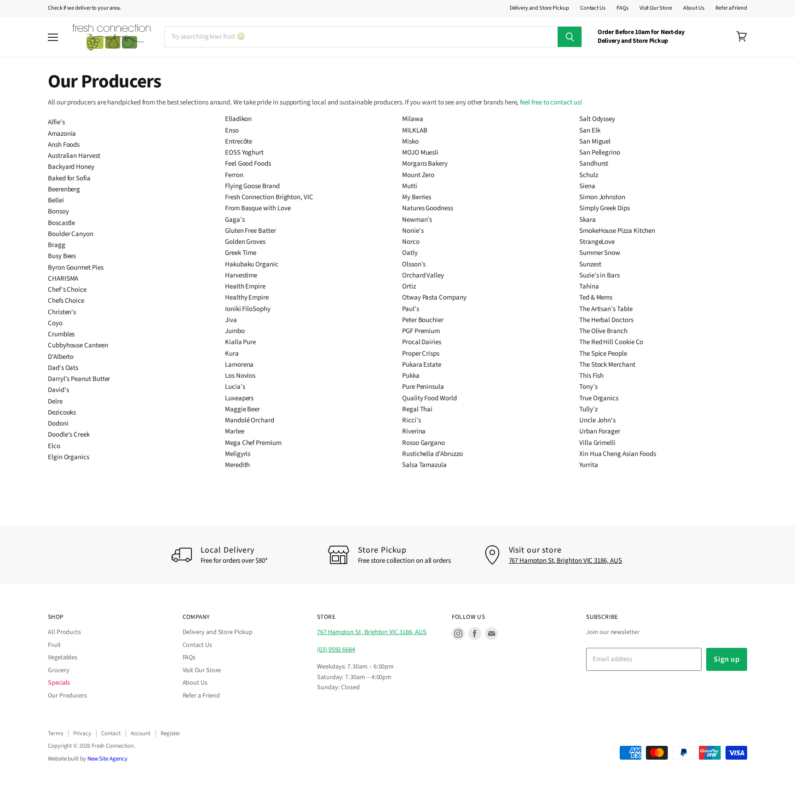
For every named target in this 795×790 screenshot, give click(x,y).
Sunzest (590, 264)
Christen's (62, 312)
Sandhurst (593, 163)
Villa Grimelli (597, 443)
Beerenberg (64, 189)
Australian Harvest (74, 156)
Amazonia (62, 133)
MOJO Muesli (420, 152)
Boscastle (61, 223)
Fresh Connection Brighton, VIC (269, 197)
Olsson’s (414, 264)
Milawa (412, 119)
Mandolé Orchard (249, 420)
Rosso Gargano (423, 443)
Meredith (237, 465)
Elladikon (238, 119)
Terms (55, 733)
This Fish (591, 376)
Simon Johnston (602, 197)
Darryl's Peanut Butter (79, 379)
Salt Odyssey (597, 119)
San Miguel (595, 141)
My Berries (416, 197)
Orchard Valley (423, 275)
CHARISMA (63, 278)
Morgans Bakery (425, 163)
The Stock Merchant (607, 364)
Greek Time (240, 253)
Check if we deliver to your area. (84, 8)
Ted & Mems (595, 297)
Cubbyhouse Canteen (78, 345)
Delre (55, 401)
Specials (59, 682)
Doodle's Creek (69, 434)
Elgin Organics (68, 457)
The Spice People (603, 353)
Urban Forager (599, 431)
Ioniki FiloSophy (248, 309)
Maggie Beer (242, 409)
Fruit (54, 645)
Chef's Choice (67, 289)
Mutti (409, 186)
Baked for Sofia (69, 178)
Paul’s (410, 309)
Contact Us (592, 8)
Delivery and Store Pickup (539, 8)
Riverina (414, 431)
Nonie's (412, 231)
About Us (693, 8)
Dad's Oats (63, 368)
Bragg (56, 245)
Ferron (234, 175)
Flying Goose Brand (252, 186)
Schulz (588, 175)
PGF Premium (421, 331)
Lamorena (239, 364)
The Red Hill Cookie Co (611, 342)
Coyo (55, 323)
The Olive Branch (603, 331)
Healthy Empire (247, 297)
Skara (587, 220)
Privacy (82, 733)
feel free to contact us (550, 102)
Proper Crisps (420, 353)
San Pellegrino (599, 152)
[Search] (570, 36)
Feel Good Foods (248, 163)
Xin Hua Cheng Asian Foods (617, 454)
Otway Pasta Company (434, 297)
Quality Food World (429, 398)
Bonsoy (58, 211)
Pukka (411, 376)
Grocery (58, 670)
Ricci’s (411, 420)
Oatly (410, 253)
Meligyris (237, 454)
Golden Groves (245, 242)
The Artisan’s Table (606, 309)
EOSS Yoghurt (244, 152)
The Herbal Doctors (606, 320)
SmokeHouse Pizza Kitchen (617, 231)
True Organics (598, 398)
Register (170, 733)
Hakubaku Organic (251, 264)
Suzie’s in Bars (599, 275)
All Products (64, 632)
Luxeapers (239, 398)
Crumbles (61, 334)
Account (140, 733)
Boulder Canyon (70, 234)
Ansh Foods (64, 145)
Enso (232, 130)
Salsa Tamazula (424, 465)
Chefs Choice (66, 301)
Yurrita (588, 465)
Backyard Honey (71, 167)
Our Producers (67, 695)
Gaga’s (235, 220)
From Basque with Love (257, 208)
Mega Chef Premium (253, 443)
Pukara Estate (421, 364)
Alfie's (56, 122)
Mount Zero (418, 175)
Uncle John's (597, 420)
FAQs (622, 8)
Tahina (589, 286)
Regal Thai (417, 409)
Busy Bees (62, 256)
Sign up (727, 659)
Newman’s (417, 220)
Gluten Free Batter (250, 231)
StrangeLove (597, 242)
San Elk (589, 130)
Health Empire (245, 286)
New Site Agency (107, 759)
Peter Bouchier (423, 320)
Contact (110, 733)
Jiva (231, 320)
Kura (232, 353)
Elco (54, 446)
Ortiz (409, 286)
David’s (58, 390)
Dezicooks (62, 412)
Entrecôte (238, 141)
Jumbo (235, 331)
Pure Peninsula (423, 387)
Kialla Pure (240, 342)
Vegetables (62, 657)
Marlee (234, 431)
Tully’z (588, 409)
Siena (587, 186)
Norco (411, 242)
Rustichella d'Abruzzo (432, 454)
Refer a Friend (731, 8)
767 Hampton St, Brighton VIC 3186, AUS (565, 560)
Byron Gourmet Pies (76, 267)
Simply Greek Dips (604, 208)
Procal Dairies (421, 342)
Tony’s (588, 387)
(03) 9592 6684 (336, 649)
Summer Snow (599, 253)
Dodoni (58, 423)
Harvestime (241, 275)
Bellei (56, 200)
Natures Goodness (427, 208)
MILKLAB (414, 130)
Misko (410, 141)
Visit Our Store (655, 8)
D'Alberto (61, 357)
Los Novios (240, 376)
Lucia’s (235, 387)
